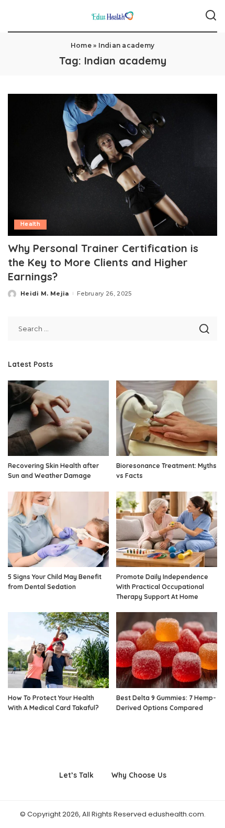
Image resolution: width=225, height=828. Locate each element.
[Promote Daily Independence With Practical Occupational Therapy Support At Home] (166, 530)
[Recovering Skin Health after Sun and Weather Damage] (58, 418)
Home (81, 45)
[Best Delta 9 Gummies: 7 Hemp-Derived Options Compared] (166, 650)
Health (30, 224)
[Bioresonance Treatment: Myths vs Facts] (166, 418)
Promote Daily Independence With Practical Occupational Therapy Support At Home (162, 586)
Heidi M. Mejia (44, 293)
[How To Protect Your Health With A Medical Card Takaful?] (58, 650)
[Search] (211, 15)
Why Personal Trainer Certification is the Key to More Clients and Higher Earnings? (103, 262)
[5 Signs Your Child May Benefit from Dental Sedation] (58, 530)
